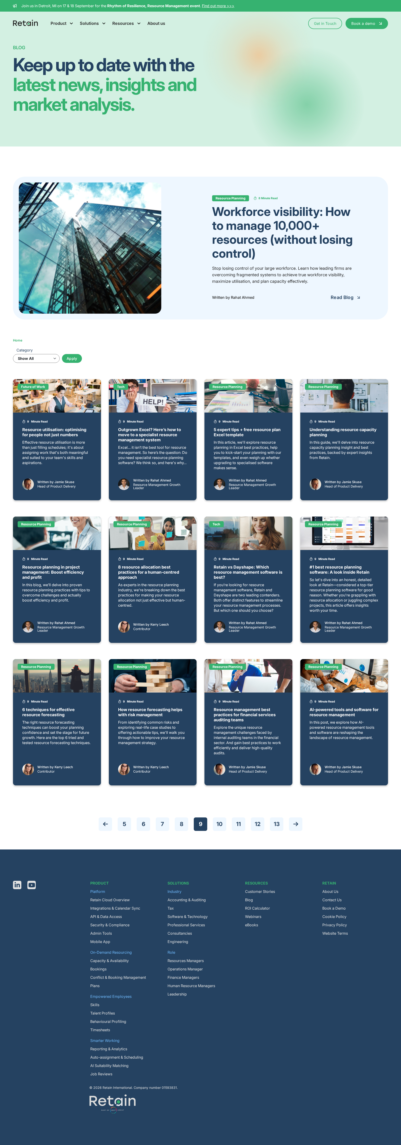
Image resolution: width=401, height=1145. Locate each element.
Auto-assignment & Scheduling (116, 1057)
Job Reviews (101, 1074)
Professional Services (186, 925)
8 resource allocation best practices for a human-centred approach (148, 572)
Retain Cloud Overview (110, 900)
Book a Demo (334, 908)
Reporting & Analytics (108, 1049)
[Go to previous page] (105, 824)
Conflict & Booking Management (118, 977)
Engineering (178, 941)
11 (240, 823)
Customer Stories (260, 891)
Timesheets (100, 1030)
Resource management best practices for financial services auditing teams (245, 714)
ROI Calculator (257, 908)
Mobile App (100, 941)
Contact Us (332, 900)
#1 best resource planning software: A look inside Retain (339, 570)
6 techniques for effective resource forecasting (48, 712)
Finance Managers (183, 977)
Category (24, 350)
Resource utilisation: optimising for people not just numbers (54, 432)
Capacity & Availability (109, 960)
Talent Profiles (102, 1013)
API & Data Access (106, 916)
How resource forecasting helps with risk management (150, 712)
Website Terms (335, 933)
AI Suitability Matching (109, 1065)
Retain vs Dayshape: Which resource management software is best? (248, 572)
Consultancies (180, 933)
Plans (95, 985)
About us (156, 23)
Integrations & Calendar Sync (115, 908)
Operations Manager (185, 969)
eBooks (251, 925)
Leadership (177, 994)
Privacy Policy (334, 925)
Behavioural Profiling (108, 1021)
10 (221, 823)
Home (17, 340)
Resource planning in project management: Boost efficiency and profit (53, 572)
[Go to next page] (295, 824)
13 (278, 823)
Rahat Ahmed (160, 480)
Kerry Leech (159, 624)
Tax (171, 908)
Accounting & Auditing (187, 900)
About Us (330, 891)
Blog (249, 900)
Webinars (253, 916)
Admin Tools (101, 933)
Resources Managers (186, 960)
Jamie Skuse (64, 482)
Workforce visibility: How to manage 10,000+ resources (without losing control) (282, 232)
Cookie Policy (334, 916)
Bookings (98, 969)
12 (259, 823)
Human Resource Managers (191, 985)
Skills (94, 1004)
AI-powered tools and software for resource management (344, 712)
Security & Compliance (109, 925)
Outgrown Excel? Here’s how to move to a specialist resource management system (149, 434)
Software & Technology (188, 916)
